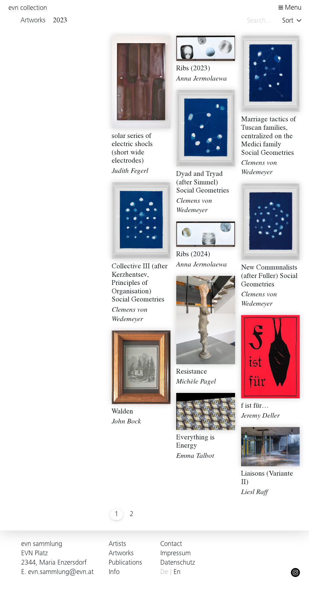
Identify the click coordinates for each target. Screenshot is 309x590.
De (164, 572)
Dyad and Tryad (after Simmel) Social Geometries (202, 183)
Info (114, 572)
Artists (117, 544)
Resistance (191, 372)
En (177, 572)
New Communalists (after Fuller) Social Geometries (269, 276)
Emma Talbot (195, 456)
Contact (171, 544)
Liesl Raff (254, 492)
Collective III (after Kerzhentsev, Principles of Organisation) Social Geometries (139, 283)
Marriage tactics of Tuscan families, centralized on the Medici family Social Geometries (268, 136)
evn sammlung (41, 544)
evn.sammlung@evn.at (61, 572)
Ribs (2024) (193, 254)
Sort (288, 21)
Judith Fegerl (130, 171)
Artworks (121, 553)
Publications (125, 563)
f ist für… (255, 406)
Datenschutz (177, 563)
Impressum (175, 553)
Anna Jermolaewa (201, 79)
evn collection (27, 8)
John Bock (126, 422)
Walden (122, 412)
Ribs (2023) (193, 68)
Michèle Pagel (196, 382)
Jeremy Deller (260, 416)
